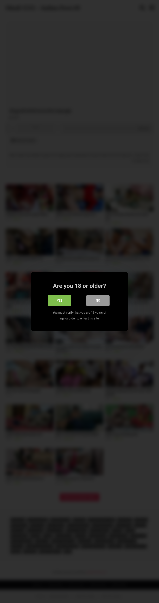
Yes (59, 300)
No (98, 300)
